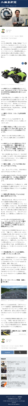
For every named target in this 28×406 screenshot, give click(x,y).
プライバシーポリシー (11, 396)
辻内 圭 (8, 31)
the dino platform (16, 404)
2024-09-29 (8, 30)
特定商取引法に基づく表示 (14, 398)
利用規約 (20, 396)
